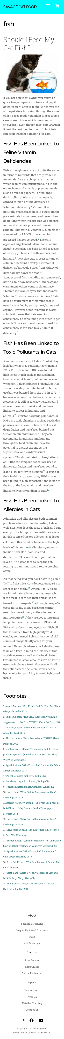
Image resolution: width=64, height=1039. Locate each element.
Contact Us (32, 1009)
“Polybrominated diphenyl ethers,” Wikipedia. (30, 786)
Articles (32, 996)
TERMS (15, 1032)
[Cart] (57, 5)
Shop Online (32, 966)
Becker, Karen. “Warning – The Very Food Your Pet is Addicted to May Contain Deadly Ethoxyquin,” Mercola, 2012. (31, 808)
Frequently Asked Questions (32, 930)
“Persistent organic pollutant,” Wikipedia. (27, 781)
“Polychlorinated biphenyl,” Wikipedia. (25, 776)
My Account (32, 990)
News (32, 936)
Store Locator (32, 960)
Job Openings (32, 943)
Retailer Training (32, 1003)
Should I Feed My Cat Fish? (28, 43)
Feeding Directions (32, 923)
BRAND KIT (46, 1032)
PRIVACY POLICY (30, 1032)
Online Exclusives (32, 973)
